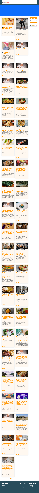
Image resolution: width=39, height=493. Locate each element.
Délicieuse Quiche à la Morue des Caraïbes (7, 148)
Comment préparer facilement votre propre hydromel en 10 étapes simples (7, 445)
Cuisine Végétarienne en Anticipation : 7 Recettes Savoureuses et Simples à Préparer (21, 212)
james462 (4, 68)
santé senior (18, 3)
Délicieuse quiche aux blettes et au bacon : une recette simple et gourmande (7, 107)
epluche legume (14, 3)
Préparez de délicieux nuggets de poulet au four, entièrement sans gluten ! (7, 210)
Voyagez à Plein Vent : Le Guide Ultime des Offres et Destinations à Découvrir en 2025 (8, 403)
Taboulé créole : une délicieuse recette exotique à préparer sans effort (22, 87)
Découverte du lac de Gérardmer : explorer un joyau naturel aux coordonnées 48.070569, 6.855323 (7, 381)
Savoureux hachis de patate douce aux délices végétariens (7, 317)
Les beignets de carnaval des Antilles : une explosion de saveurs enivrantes (8, 232)
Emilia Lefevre (5, 104)
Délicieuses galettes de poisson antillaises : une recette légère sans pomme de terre (21, 252)
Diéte (12, 1)
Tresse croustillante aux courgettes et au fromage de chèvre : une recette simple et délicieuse (7, 190)
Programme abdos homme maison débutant (21, 31)
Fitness (21, 1)
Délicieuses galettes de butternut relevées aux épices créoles (21, 317)
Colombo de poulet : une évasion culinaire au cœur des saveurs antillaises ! (7, 295)
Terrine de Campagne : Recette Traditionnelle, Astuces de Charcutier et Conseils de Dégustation (21, 423)
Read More (17, 39)
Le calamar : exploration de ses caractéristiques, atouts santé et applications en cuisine (21, 403)
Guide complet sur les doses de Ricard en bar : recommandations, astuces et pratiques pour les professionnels (7, 467)
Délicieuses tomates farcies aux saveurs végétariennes (6, 338)
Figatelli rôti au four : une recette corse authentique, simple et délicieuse (21, 357)
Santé (24, 1)
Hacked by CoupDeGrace (21, 48)
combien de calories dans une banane (7, 28)
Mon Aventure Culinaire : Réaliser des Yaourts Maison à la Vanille (7, 169)
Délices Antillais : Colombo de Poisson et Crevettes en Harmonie (22, 274)
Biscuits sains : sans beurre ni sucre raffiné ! (21, 232)
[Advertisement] (19, 10)
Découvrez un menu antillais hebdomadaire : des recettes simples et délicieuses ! (21, 296)
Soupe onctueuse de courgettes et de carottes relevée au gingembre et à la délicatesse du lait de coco (21, 108)
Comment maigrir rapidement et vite (6, 53)
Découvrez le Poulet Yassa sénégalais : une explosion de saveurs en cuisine (7, 421)
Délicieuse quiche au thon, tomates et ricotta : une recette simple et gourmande (21, 149)
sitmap (3, 490)
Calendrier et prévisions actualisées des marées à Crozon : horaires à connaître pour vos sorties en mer (21, 339)
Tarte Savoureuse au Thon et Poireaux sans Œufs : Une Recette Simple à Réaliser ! (21, 445)
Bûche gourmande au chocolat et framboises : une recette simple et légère (21, 170)
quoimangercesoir (19, 29)
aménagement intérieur (5, 489)
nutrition (18, 1)
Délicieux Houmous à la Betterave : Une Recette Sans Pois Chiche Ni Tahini (8, 129)
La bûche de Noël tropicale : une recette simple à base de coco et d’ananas (21, 190)
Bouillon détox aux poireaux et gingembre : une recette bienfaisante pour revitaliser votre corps (7, 275)
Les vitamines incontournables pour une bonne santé (7, 86)
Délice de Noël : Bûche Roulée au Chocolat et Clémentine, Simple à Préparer (7, 359)
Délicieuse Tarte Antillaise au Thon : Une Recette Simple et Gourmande (21, 380)
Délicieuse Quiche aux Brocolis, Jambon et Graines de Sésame (20, 129)
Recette (15, 1)
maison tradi (3, 487)
